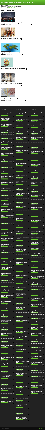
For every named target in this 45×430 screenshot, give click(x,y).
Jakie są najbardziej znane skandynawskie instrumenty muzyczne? (21, 294)
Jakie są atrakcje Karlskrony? (6, 198)
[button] (42, 2)
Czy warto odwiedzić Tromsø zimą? (22, 331)
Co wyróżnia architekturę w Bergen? (37, 225)
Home (2, 2)
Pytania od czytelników (4, 115)
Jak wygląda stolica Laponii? (36, 164)
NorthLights (3, 39)
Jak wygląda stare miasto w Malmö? (22, 320)
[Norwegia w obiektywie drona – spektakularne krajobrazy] (16, 17)
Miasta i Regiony (3, 36)
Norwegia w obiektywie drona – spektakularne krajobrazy (16, 23)
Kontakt (33, 2)
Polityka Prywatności (18, 2)
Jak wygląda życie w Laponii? (21, 206)
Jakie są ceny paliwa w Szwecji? (21, 169)
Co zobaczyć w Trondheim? (21, 349)
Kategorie (11, 2)
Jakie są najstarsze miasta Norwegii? (22, 188)
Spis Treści (29, 2)
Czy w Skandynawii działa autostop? (7, 370)
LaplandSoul (3, 24)
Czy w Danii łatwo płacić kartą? (21, 386)
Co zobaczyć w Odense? (35, 248)
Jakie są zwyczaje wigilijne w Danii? (22, 119)
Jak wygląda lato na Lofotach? (21, 281)
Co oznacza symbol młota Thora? (37, 195)
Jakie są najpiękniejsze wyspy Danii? (7, 401)
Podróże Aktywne (3, 66)
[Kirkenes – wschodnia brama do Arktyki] (11, 32)
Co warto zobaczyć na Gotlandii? (37, 287)
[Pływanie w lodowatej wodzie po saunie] (11, 77)
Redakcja (24, 2)
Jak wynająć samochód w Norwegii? (7, 279)
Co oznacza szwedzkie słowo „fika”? (37, 119)
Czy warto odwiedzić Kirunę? (36, 220)
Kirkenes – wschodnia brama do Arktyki (11, 38)
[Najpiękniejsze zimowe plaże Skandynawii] (12, 47)
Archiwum (6, 2)
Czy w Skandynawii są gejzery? (36, 237)
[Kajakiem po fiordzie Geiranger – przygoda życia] (14, 62)
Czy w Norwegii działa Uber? (21, 325)
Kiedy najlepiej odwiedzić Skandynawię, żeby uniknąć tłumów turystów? (37, 145)
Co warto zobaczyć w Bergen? (21, 244)
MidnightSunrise (3, 54)
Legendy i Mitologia (4, 96)
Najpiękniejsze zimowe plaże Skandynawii (12, 53)
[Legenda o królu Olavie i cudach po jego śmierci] (13, 92)
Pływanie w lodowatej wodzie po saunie (11, 83)
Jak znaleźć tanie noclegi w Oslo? (7, 351)
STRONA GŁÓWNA (12, 7)
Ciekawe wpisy (41, 428)
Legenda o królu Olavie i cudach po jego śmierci (13, 98)
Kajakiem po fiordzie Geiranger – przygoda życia (14, 68)
